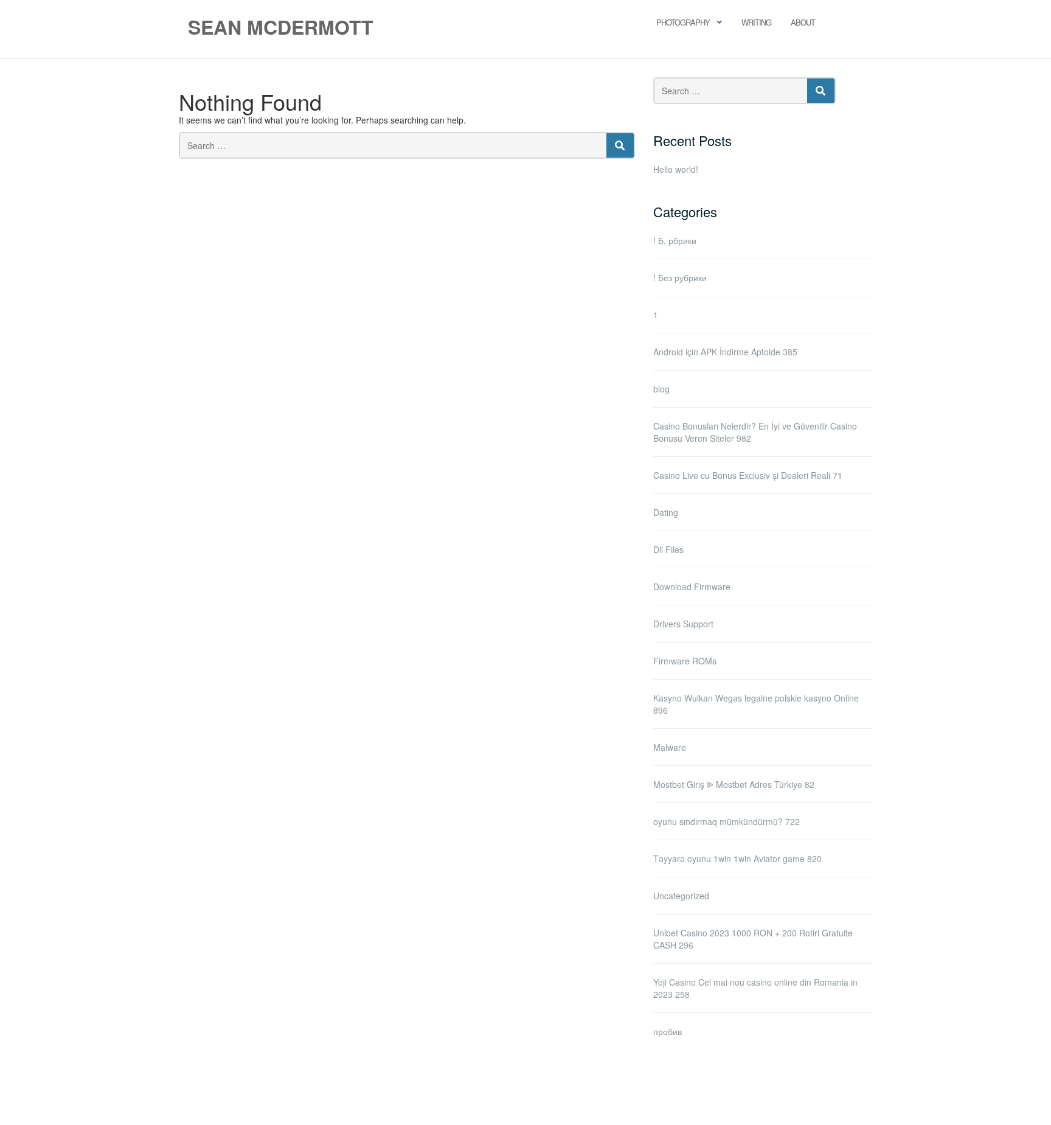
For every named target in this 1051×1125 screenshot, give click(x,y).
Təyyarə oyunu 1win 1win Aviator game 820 (737, 858)
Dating (665, 512)
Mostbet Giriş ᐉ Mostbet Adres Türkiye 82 (733, 784)
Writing (756, 22)
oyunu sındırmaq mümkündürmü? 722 (726, 821)
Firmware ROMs (684, 661)
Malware (669, 747)
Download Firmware (691, 586)
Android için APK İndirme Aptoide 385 (725, 352)
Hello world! (675, 169)
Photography (683, 22)
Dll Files (668, 549)
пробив (667, 1031)
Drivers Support (683, 624)
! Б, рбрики (674, 240)
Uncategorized (681, 896)
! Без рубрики (680, 277)
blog (661, 389)
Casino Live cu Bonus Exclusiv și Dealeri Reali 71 (747, 475)
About (803, 22)
